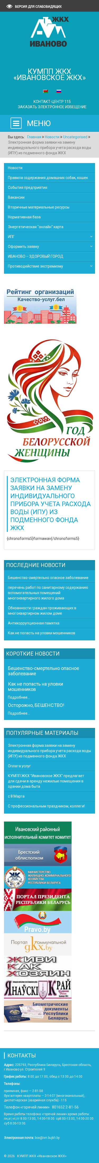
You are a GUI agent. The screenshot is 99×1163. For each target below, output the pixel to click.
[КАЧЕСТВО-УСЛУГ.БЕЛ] (40, 305)
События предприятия (27, 187)
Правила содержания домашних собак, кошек (48, 178)
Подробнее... (19, 697)
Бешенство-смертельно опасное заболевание (43, 670)
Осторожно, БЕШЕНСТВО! (36, 705)
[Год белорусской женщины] (49, 400)
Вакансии (16, 197)
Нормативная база (24, 217)
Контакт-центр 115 (52, 101)
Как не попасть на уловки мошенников (35, 686)
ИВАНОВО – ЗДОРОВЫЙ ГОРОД (35, 256)
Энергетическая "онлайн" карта (35, 227)
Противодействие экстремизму (35, 266)
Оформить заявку (23, 246)
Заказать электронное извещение (52, 107)
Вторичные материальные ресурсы (38, 207)
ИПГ (11, 237)
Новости (15, 168)
